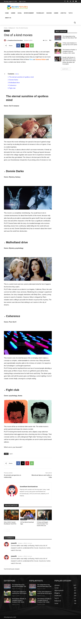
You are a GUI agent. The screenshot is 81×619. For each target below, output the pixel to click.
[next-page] (8, 530)
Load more (65, 69)
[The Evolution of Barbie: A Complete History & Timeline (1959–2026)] (58, 51)
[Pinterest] (27, 45)
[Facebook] (65, 1)
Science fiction (41, 59)
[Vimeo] (73, 1)
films (31, 59)
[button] (74, 22)
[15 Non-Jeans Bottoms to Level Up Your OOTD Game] (58, 44)
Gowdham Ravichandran (15, 40)
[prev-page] (5, 530)
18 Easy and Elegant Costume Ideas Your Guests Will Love (42, 524)
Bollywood (12, 28)
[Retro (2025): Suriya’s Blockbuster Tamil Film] (11, 515)
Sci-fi (11, 454)
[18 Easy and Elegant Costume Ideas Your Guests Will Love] (44, 515)
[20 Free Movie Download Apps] (27, 515)
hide (17, 74)
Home (5, 28)
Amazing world (41, 519)
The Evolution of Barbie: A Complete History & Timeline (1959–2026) (69, 51)
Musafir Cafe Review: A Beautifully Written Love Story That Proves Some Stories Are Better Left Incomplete (69, 61)
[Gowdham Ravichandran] (5, 40)
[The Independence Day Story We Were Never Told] (58, 38)
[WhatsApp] (32, 45)
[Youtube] (76, 1)
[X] (70, 1)
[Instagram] (68, 1)
